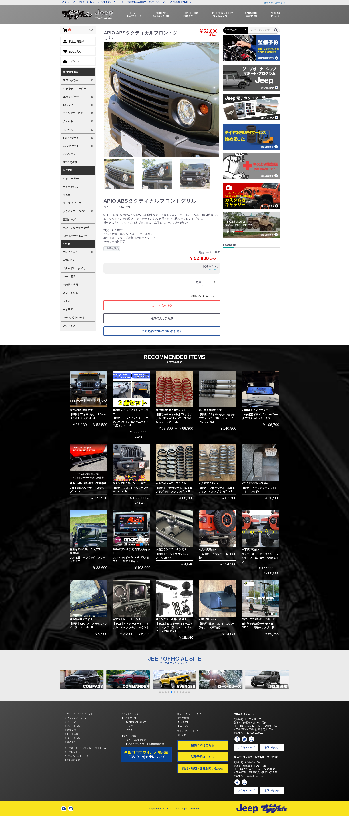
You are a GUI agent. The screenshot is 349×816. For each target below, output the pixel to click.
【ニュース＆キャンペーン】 (79, 714)
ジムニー (68, 194)
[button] (160, 692)
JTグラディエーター (74, 88)
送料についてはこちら (202, 295)
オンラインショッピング (189, 714)
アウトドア (69, 325)
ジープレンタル (72, 752)
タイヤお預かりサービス (77, 756)
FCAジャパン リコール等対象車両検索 (145, 744)
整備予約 (268, 3)
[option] (161, 99)
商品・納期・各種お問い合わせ (202, 768)
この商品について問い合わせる (162, 331)
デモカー (130, 730)
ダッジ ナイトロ (72, 203)
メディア (71, 722)
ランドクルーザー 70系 (76, 227)
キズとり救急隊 (72, 760)
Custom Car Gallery (136, 722)
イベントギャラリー (131, 714)
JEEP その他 (70, 162)
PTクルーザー (71, 178)
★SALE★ (69, 260)
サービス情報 (73, 738)
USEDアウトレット (74, 317)
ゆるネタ (71, 742)
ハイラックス (70, 186)
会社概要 (181, 735)
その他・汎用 (70, 284)
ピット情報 (72, 734)
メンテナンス (70, 292)
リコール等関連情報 (136, 740)
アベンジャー (70, 154)
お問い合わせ (272, 747)
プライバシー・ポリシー (189, 731)
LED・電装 (69, 276)
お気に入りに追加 (162, 318)
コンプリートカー (135, 726)
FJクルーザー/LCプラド (76, 235)
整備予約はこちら (202, 745)
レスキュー (69, 301)
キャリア (68, 309)
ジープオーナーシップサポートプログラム (85, 748)
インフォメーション (77, 718)
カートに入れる (162, 305)
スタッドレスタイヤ (74, 268)
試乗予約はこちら (202, 756)
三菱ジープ (69, 219)
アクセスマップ (246, 747)
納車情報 (71, 730)
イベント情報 (73, 726)
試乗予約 (280, 3)
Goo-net (183, 722)
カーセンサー (186, 726)
